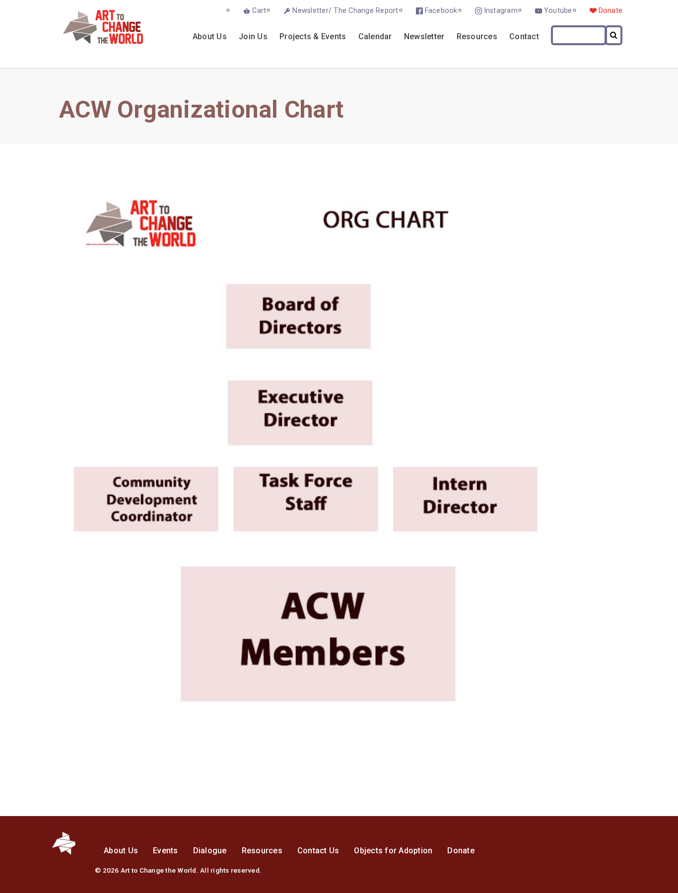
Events (165, 850)
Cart (259, 10)
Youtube (558, 10)
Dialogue (210, 850)
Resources (477, 36)
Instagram (501, 10)
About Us (210, 36)
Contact (524, 36)
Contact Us (318, 850)
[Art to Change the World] (95, 41)
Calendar (375, 36)
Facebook (441, 10)
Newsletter (424, 36)
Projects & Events (312, 36)
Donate (611, 10)
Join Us (253, 36)
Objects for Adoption (393, 850)
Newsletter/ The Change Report (345, 10)
